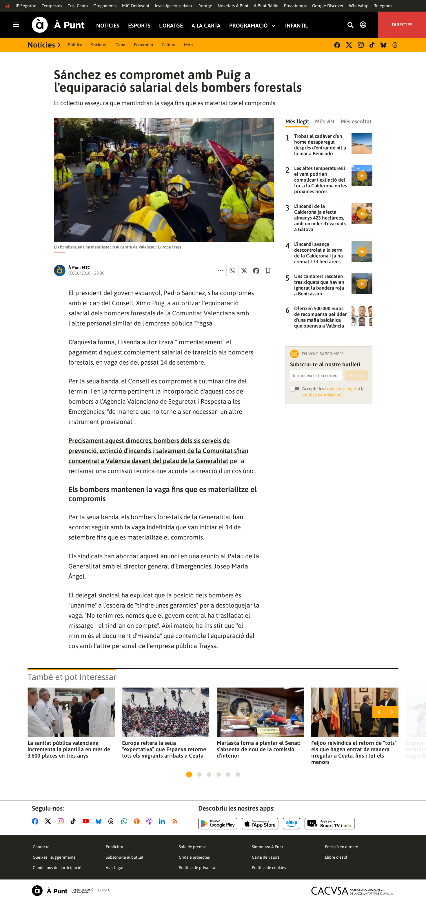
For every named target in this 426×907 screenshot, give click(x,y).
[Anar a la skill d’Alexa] (291, 823)
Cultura (168, 44)
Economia (143, 44)
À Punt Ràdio (266, 5)
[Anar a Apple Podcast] (150, 821)
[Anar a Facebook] (36, 821)
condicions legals (341, 388)
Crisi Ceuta (78, 5)
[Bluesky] (384, 45)
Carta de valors (265, 857)
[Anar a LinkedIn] (163, 821)
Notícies (107, 26)
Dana (120, 44)
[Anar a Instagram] (62, 821)
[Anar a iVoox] (138, 821)
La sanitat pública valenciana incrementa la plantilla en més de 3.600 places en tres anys (69, 749)
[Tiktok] (372, 45)
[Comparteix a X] (244, 270)
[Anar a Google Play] (217, 823)
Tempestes (52, 5)
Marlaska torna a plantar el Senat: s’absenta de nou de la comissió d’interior (258, 749)
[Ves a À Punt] (58, 25)
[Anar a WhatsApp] (125, 821)
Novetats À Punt (233, 5)
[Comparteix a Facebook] (256, 270)
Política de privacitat (198, 867)
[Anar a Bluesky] (100, 821)
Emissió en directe (341, 846)
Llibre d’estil (336, 857)
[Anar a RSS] (176, 821)
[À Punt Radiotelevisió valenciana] (62, 890)
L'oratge (204, 5)
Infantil (296, 26)
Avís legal (114, 867)
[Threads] (395, 45)
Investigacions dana (173, 5)
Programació (248, 26)
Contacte (41, 846)
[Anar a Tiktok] (74, 821)
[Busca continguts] (350, 25)
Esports (139, 26)
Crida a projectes (194, 857)
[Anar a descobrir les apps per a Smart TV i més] (330, 823)
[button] (189, 774)
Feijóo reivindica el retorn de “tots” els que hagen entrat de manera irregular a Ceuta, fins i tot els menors (354, 752)
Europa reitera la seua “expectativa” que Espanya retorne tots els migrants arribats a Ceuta (164, 749)
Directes (402, 24)
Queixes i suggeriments (54, 857)
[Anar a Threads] (112, 821)
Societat (99, 44)
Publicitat (114, 846)
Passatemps (295, 5)
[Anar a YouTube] (87, 821)
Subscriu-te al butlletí (125, 857)
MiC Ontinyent (135, 5)
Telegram (383, 5)
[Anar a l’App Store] (260, 823)
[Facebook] (337, 45)
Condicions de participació (57, 867)
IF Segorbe (26, 5)
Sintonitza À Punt (267, 846)
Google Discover (327, 5)
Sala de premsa (193, 846)
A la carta (206, 26)
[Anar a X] (49, 821)
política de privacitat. (322, 394)
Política (75, 44)
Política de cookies (269, 867)
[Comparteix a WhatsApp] (232, 270)
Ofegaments (104, 5)
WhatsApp (359, 5)
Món (188, 44)
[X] (349, 45)
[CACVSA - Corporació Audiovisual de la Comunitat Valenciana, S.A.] (352, 890)
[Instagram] (361, 45)
